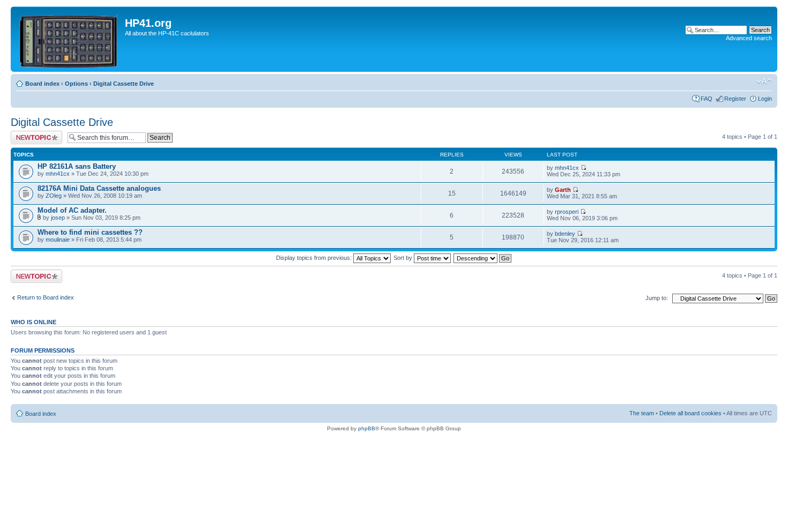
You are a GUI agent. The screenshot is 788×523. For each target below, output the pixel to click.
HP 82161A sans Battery (77, 166)
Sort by (403, 258)
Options (76, 83)
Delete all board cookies (690, 413)
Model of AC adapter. (72, 210)
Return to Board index (45, 297)
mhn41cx (58, 173)
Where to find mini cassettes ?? (90, 232)
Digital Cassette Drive (123, 83)
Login (765, 98)
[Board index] (69, 39)
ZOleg (54, 195)
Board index (42, 83)
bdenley (565, 233)
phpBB (366, 428)
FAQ (706, 98)
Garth (563, 189)
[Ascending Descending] (483, 258)
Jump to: (656, 298)
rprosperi (566, 211)
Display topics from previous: (314, 258)
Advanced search (749, 38)
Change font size (764, 81)
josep (58, 217)
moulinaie (58, 239)
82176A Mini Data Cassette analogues (99, 188)
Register (735, 98)
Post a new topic (32, 134)
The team (641, 413)
